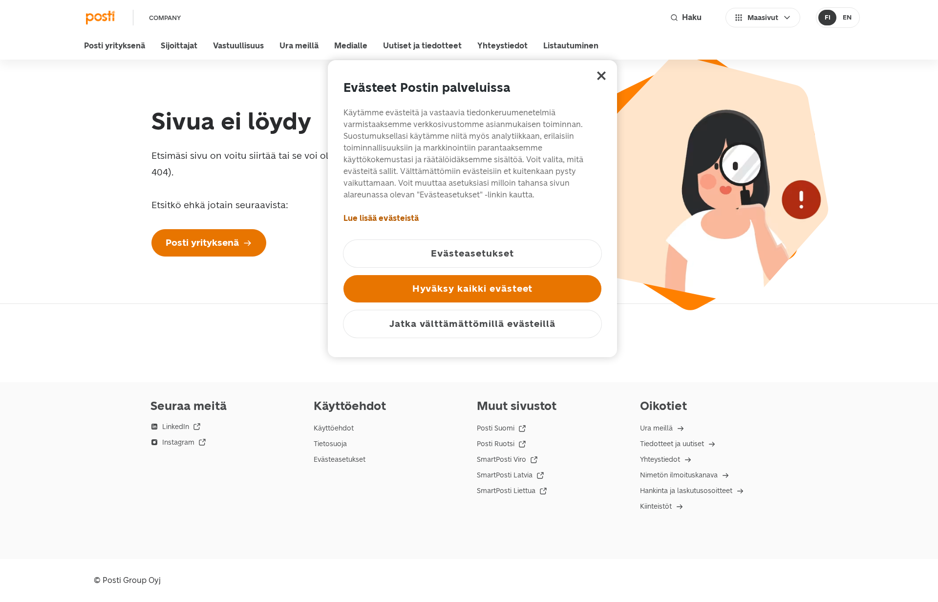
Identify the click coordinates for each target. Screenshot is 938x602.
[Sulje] (601, 75)
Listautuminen (570, 45)
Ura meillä (299, 45)
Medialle (350, 45)
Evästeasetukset (339, 459)
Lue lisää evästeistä (381, 218)
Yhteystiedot (502, 45)
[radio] (827, 17)
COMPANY (165, 18)
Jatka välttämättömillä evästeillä (472, 323)
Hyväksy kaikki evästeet (472, 288)
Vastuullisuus (238, 45)
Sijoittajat (179, 45)
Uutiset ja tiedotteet (422, 45)
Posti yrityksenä (114, 45)
